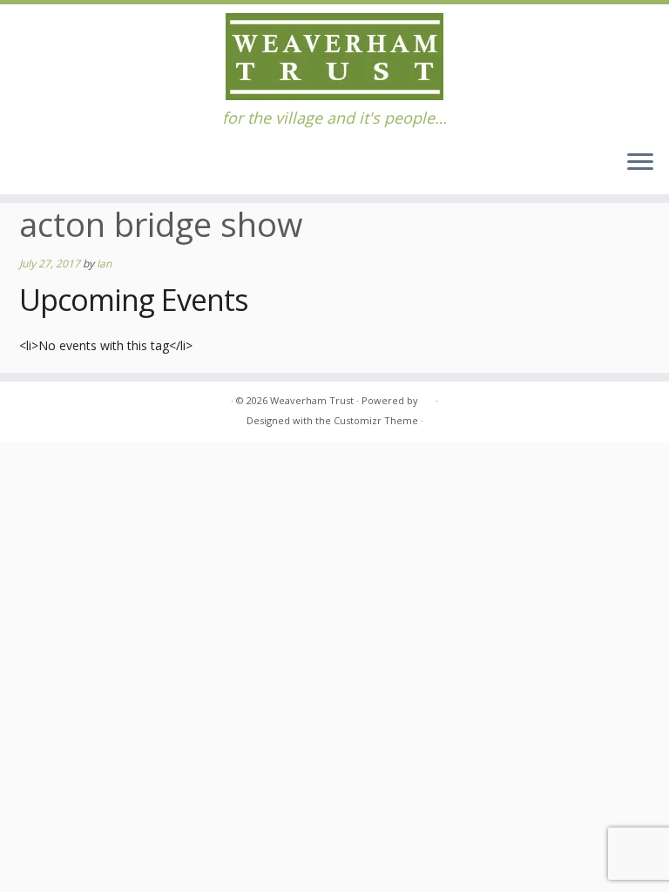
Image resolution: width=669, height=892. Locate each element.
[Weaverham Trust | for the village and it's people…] (334, 56)
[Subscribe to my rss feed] (30, 401)
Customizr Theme (376, 420)
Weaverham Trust (312, 400)
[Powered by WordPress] (427, 397)
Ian (104, 263)
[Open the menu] (640, 163)
